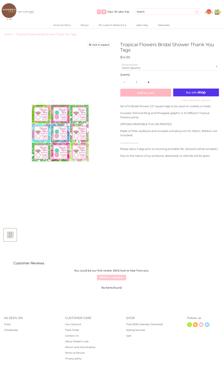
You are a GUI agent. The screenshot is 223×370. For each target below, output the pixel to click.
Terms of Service (75, 352)
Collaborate (11, 330)
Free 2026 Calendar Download (144, 324)
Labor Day (142, 25)
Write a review (111, 277)
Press (7, 324)
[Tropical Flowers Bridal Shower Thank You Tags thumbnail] (10, 234)
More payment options (196, 100)
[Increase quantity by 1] (148, 82)
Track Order (72, 330)
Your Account (73, 324)
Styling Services (135, 330)
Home (8, 34)
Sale (128, 335)
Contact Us (72, 335)
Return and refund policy (80, 347)
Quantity (125, 74)
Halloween (164, 25)
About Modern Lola (76, 341)
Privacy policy (73, 358)
